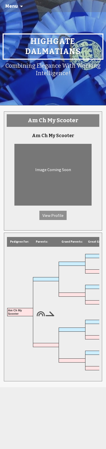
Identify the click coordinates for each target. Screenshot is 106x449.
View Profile (53, 215)
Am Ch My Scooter (15, 312)
